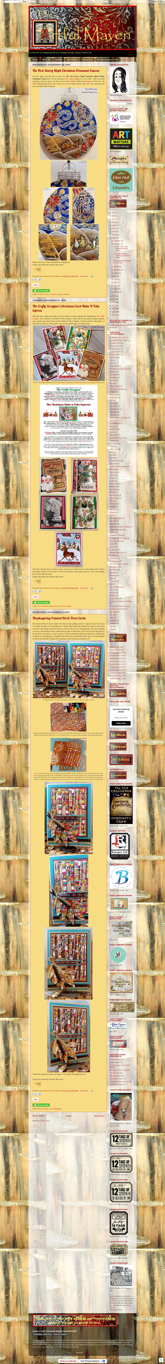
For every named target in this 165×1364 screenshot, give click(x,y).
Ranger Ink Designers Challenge (120, 527)
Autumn (45, 1109)
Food (111, 455)
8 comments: (84, 1091)
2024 (114, 219)
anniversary (113, 612)
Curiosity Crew (114, 1073)
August (116, 273)
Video (111, 578)
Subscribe (121, 723)
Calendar (59, 60)
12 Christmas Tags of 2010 (118, 337)
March (116, 289)
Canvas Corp (114, 406)
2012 (114, 312)
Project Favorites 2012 (117, 647)
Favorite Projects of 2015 (118, 655)
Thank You (113, 558)
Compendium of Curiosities (118, 418)
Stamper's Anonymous (80, 382)
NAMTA (112, 507)
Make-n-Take (53, 606)
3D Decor (41, 294)
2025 (114, 216)
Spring (112, 547)
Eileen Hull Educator (116, 438)
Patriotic (112, 515)
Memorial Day (114, 495)
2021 (114, 228)
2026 (114, 213)
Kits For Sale (87, 60)
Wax (111, 584)
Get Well (112, 458)
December (117, 241)
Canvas (47, 294)
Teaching (66, 294)
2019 (114, 235)
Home (35, 60)
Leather (112, 481)
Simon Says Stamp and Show (119, 1081)
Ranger (88, 81)
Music (111, 501)
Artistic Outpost (115, 1062)
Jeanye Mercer (114, 469)
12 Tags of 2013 (115, 346)
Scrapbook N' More (116, 535)
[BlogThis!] (36, 279)
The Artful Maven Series (117, 564)
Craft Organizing (115, 423)
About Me (46, 60)
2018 (114, 238)
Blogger (86, 1352)
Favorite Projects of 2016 (118, 658)
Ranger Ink (113, 524)
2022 (114, 225)
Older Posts (99, 1116)
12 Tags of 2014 (115, 349)
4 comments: (84, 588)
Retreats (112, 532)
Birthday (112, 392)
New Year (113, 509)
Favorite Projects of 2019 (118, 667)
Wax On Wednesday (116, 587)
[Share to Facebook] (40, 279)
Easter (112, 432)
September (117, 270)
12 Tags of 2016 (115, 354)
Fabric (112, 446)
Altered (39, 1109)
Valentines (113, 575)
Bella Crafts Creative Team (118, 1070)
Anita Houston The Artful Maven (50, 276)
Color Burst (113, 415)
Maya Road (113, 489)
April (116, 285)
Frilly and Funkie (115, 1076)
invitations (113, 623)
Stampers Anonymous (116, 552)
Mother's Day (114, 498)
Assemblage (113, 377)
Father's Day (114, 449)
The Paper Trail (115, 567)
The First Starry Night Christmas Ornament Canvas (66, 70)
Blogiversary (114, 395)
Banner (112, 383)
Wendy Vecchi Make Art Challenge (121, 601)
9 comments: (84, 276)
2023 (114, 222)
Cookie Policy (47, 1334)
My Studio (113, 504)
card (111, 615)
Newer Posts (38, 1116)
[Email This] (33, 279)
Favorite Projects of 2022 (118, 676)
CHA (111, 400)
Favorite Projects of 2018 (118, 664)
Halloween (113, 464)
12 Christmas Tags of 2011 (118, 340)
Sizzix (64, 382)
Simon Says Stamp (116, 541)
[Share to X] (38, 279)
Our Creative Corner (116, 1079)
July (115, 276)
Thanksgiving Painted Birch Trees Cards (59, 618)
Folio (111, 452)
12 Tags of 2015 (115, 352)
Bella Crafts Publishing (117, 389)
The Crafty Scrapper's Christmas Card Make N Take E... (122, 256)
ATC (111, 363)
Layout (112, 478)
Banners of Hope (115, 386)
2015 (114, 302)
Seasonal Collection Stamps (118, 538)
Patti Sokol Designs (116, 518)
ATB (111, 360)
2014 (114, 305)
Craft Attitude (114, 420)
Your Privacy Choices (89, 1361)
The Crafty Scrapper (72, 79)
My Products (72, 60)
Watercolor (113, 581)
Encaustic (113, 441)
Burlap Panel (114, 397)
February (117, 292)
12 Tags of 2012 (115, 343)
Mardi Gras (113, 486)
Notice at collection (68, 1361)
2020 (114, 232)
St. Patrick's (113, 550)
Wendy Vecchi (114, 598)
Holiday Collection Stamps (118, 466)
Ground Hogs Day (115, 461)
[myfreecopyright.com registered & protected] (121, 327)
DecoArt (112, 426)
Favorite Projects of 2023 (118, 678)
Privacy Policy (37, 1334)
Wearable (113, 593)
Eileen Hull (113, 435)
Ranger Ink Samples (116, 530)
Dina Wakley (71, 81)
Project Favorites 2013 (117, 650)
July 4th (112, 475)
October (117, 267)
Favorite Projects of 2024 (108, 60)
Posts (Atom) (45, 1121)
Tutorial (112, 573)
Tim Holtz (58, 382)
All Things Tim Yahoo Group (119, 369)
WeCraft (112, 590)
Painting (59, 294)
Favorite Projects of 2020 (118, 670)
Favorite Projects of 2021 (118, 673)
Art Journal (113, 375)
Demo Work (113, 429)
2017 (114, 296)
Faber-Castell (114, 443)
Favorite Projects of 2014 (118, 653)
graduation (113, 620)
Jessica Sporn (114, 472)
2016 (114, 299)
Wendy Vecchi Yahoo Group (119, 606)
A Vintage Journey (115, 1059)
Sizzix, (54, 84)
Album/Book (114, 366)
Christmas (53, 294)
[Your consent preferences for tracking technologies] (161, 1360)
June (115, 279)
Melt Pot (112, 492)
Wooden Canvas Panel (117, 609)
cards (39, 606)
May (115, 282)
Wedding (112, 595)
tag (111, 626)
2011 (114, 315)
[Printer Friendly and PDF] (41, 292)
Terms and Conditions (60, 1334)
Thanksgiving (57, 1109)
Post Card (113, 521)
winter (112, 629)
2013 (114, 308)
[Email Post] (91, 276)
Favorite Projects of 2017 (118, 661)
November (117, 244)
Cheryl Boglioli (115, 409)
